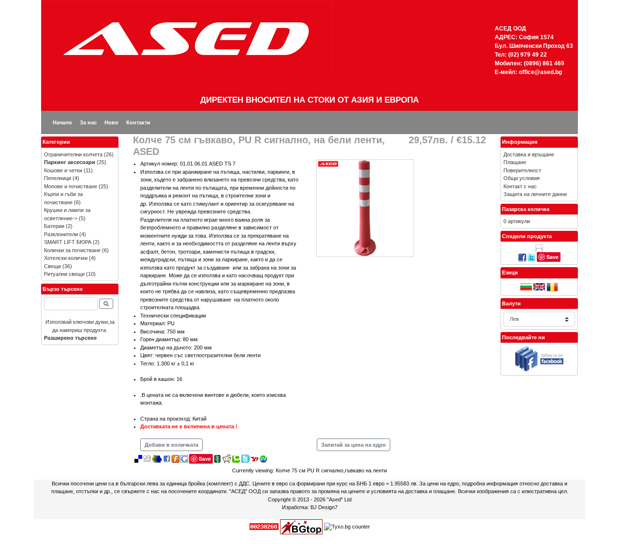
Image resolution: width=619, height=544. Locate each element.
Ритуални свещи (64, 274)
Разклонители (61, 234)
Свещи (52, 266)
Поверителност (522, 170)
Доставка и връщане (528, 154)
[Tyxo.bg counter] (347, 526)
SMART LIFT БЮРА (67, 242)
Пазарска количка (525, 209)
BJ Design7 (324, 507)
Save (205, 458)
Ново (111, 122)
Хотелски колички (66, 258)
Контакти (138, 122)
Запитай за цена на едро (353, 445)
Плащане (514, 162)
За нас (88, 122)
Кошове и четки (63, 170)
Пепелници (57, 178)
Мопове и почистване (70, 186)
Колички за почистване (72, 250)
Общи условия (521, 178)
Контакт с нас (520, 186)
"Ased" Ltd (339, 499)
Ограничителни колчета (73, 154)
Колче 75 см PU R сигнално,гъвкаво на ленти (331, 470)
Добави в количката (171, 445)
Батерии (54, 226)
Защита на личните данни (535, 194)
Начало (62, 122)
